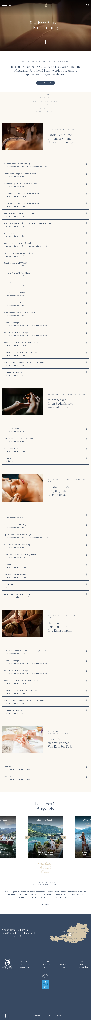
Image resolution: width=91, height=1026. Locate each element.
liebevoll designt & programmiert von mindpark (45, 1015)
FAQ (44, 967)
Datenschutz (84, 967)
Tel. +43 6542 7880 (12, 936)
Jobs (61, 961)
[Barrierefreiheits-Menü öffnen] (5, 1016)
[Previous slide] (27, 837)
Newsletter (46, 964)
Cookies (82, 961)
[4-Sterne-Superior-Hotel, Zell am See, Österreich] (45, 5)
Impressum (83, 964)
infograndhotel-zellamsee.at (18, 933)
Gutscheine (46, 961)
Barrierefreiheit (65, 967)
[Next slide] (63, 837)
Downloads (63, 964)
